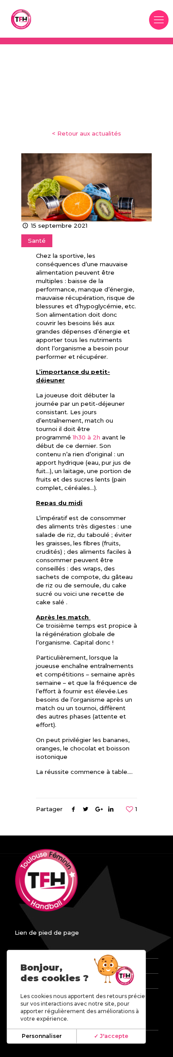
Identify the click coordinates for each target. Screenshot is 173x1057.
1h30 (79, 437)
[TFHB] (21, 18)
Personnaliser (42, 1036)
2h (96, 437)
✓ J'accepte (111, 1036)
